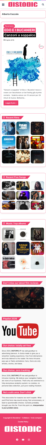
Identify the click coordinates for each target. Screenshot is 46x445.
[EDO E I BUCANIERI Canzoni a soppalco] (23, 64)
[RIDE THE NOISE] (8, 185)
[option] (23, 298)
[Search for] (43, 5)
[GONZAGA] (37, 234)
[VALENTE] (8, 234)
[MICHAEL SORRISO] (23, 205)
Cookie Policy (23, 422)
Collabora (26, 418)
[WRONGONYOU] (8, 195)
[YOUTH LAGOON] (23, 248)
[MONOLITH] (8, 128)
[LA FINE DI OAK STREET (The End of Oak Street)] (23, 128)
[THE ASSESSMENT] (37, 142)
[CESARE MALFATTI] (8, 262)
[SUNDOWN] (8, 142)
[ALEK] (37, 185)
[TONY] (23, 156)
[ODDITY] (8, 156)
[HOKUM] (37, 128)
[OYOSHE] (23, 185)
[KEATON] (23, 262)
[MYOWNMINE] (23, 234)
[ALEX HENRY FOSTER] (8, 205)
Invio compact (36, 418)
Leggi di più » (10, 103)
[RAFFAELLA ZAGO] (37, 195)
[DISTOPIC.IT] (23, 4)
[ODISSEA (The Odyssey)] (37, 156)
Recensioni (9, 26)
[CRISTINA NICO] (8, 248)
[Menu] (3, 5)
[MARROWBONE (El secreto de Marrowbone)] (23, 142)
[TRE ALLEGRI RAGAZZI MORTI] (37, 248)
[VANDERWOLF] (37, 205)
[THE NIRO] (23, 195)
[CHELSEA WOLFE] (37, 262)
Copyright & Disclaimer (12, 418)
